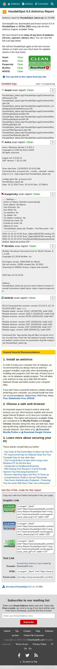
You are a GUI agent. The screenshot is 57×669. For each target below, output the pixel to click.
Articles (29, 3)
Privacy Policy (39, 644)
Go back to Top (30, 661)
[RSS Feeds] (36, 656)
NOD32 (30, 398)
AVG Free (42, 395)
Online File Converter (34, 635)
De (25, 648)
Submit (7, 631)
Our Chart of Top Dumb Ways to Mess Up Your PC (28, 451)
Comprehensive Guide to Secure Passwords (25, 477)
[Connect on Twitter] (27, 656)
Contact (27, 631)
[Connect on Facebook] (19, 656)
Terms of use (21, 644)
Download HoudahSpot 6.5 (19, 587)
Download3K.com (36, 639)
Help (38, 631)
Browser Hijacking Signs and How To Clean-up (26, 474)
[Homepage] (4, 4)
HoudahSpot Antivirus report (30, 563)
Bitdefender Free (17, 398)
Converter (43, 3)
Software (15, 3)
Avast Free (30, 395)
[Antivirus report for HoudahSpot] (40, 69)
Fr (52, 644)
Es (30, 648)
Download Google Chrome (37, 432)
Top (17, 631)
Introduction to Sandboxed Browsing (21, 466)
